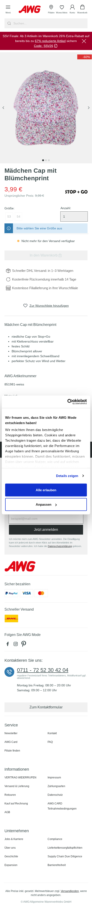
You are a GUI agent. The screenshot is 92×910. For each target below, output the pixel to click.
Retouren (10, 794)
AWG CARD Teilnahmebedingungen (62, 806)
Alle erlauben (46, 490)
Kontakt (52, 733)
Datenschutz (55, 794)
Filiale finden (12, 750)
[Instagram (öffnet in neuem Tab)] (17, 645)
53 (9, 216)
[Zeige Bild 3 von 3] (49, 160)
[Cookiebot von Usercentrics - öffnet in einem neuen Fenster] (67, 402)
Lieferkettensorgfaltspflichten (65, 847)
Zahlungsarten (56, 786)
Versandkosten (70, 891)
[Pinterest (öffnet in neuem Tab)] (24, 645)
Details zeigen (67, 476)
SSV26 (48, 46)
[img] (84, 56)
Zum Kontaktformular (46, 707)
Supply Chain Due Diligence (65, 856)
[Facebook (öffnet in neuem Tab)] (8, 645)
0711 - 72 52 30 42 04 (42, 670)
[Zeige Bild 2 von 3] (46, 160)
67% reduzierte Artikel (50, 41)
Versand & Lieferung (16, 786)
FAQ (50, 742)
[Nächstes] (88, 108)
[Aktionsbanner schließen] (84, 41)
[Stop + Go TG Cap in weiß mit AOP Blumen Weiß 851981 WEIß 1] (46, 107)
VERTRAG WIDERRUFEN (20, 777)
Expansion (10, 865)
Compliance (55, 839)
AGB (7, 812)
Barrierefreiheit (57, 865)
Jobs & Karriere (13, 839)
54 (18, 216)
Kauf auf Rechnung (16, 803)
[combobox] (50, 23)
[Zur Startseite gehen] (30, 9)
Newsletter (10, 733)
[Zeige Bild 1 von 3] (43, 160)
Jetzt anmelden (46, 529)
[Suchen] (8, 23)
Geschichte (11, 856)
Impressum (54, 777)
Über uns (10, 847)
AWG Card (10, 742)
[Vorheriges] (3, 108)
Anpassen (43, 504)
